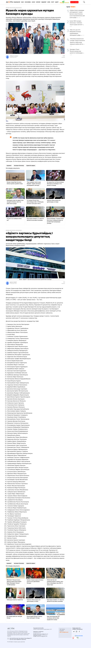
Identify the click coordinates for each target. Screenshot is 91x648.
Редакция (62, 630)
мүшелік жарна (30, 165)
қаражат (9, 165)
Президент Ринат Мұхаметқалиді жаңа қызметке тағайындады (76, 51)
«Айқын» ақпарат (14, 56)
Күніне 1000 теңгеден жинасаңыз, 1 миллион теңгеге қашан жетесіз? (76, 22)
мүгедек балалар (19, 165)
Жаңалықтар (18, 7)
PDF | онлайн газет (64, 632)
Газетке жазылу (74, 2)
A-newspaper (12, 7)
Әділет (7, 230)
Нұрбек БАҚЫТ (13, 282)
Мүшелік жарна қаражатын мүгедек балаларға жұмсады (30, 12)
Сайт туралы (62, 629)
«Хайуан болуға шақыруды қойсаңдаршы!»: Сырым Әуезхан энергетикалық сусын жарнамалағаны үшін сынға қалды (77, 14)
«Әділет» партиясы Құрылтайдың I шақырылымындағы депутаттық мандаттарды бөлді (29, 237)
